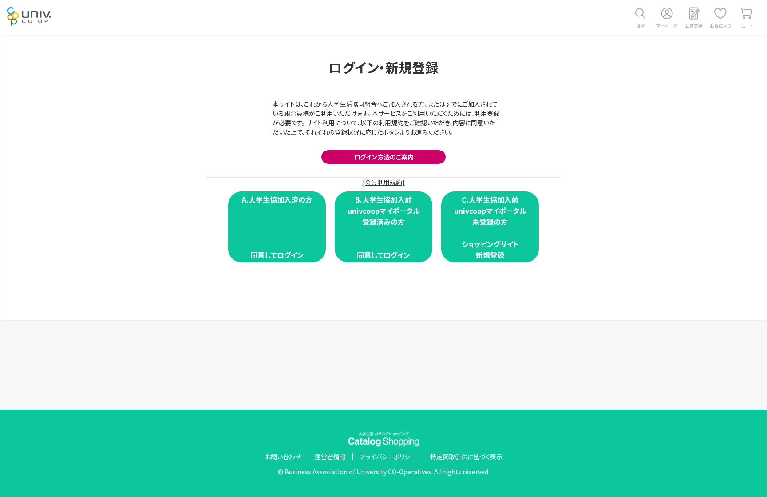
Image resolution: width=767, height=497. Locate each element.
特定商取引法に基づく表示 (466, 456)
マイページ (667, 25)
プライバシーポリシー (388, 456)
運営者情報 (330, 456)
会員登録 (694, 25)
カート (747, 25)
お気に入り (720, 25)
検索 (640, 25)
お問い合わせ (283, 456)
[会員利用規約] (384, 182)
